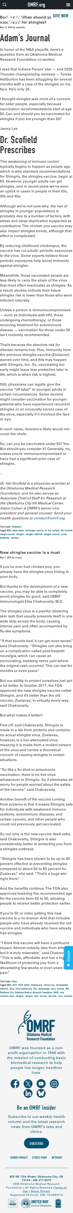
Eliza (12, 989)
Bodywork (16, 527)
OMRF (56, 992)
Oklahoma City (6, 992)
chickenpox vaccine (34, 530)
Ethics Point (39, 1158)
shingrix (29, 996)
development (62, 985)
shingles (20, 534)
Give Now (61, 16)
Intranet (57, 1158)
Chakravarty (36, 985)
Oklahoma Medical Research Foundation (33, 992)
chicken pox (49, 985)
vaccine (43, 996)
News (14, 981)
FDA (35, 989)
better (27, 985)
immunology (43, 989)
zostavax (15, 538)
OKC (67, 989)
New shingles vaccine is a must (30, 552)
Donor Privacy (19, 1158)
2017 (15, 985)
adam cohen (18, 530)
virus (60, 996)
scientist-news (7, 996)
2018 (20, 985)
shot (36, 996)
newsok (60, 989)
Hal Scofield (66, 530)
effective (4, 989)
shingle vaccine (7, 534)
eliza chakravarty (24, 989)
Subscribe (36, 1144)
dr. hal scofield (52, 530)
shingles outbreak (34, 534)
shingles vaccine (52, 534)
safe (62, 992)
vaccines (52, 996)
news (53, 989)
